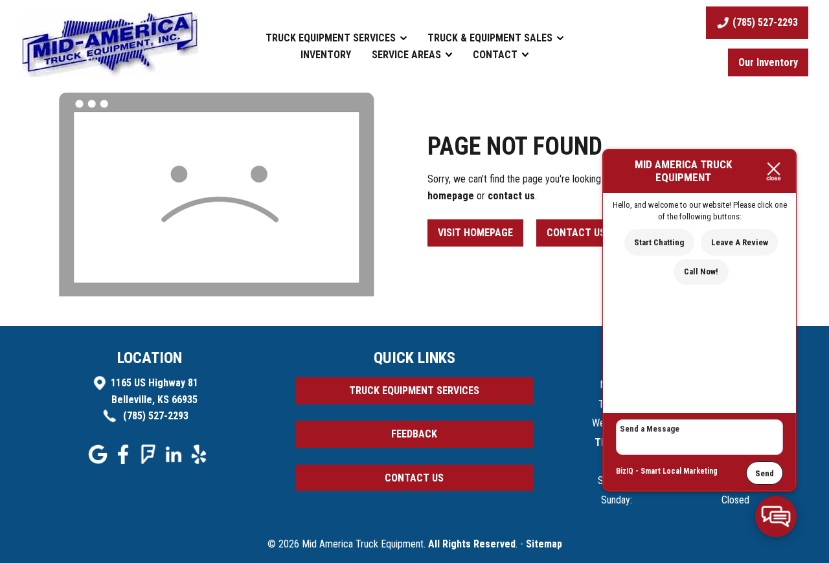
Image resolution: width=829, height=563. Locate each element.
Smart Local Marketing (679, 471)
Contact (496, 55)
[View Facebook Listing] (124, 460)
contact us (511, 196)
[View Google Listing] (99, 460)
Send (764, 473)
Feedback (414, 434)
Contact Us (576, 232)
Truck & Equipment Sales (491, 38)
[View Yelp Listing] (200, 460)
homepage (450, 196)
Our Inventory (768, 62)
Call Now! (701, 271)
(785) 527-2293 (154, 416)
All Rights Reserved (472, 544)
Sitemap (544, 544)
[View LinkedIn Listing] (175, 460)
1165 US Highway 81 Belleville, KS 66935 (154, 391)
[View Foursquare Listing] (150, 460)
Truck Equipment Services (332, 38)
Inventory (326, 55)
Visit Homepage (475, 232)
